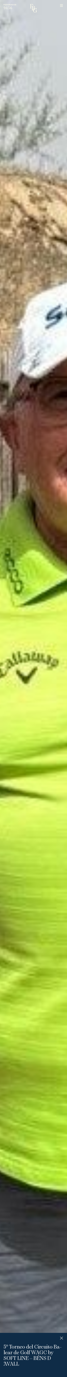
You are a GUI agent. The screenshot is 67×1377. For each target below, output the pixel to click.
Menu (61, 5)
